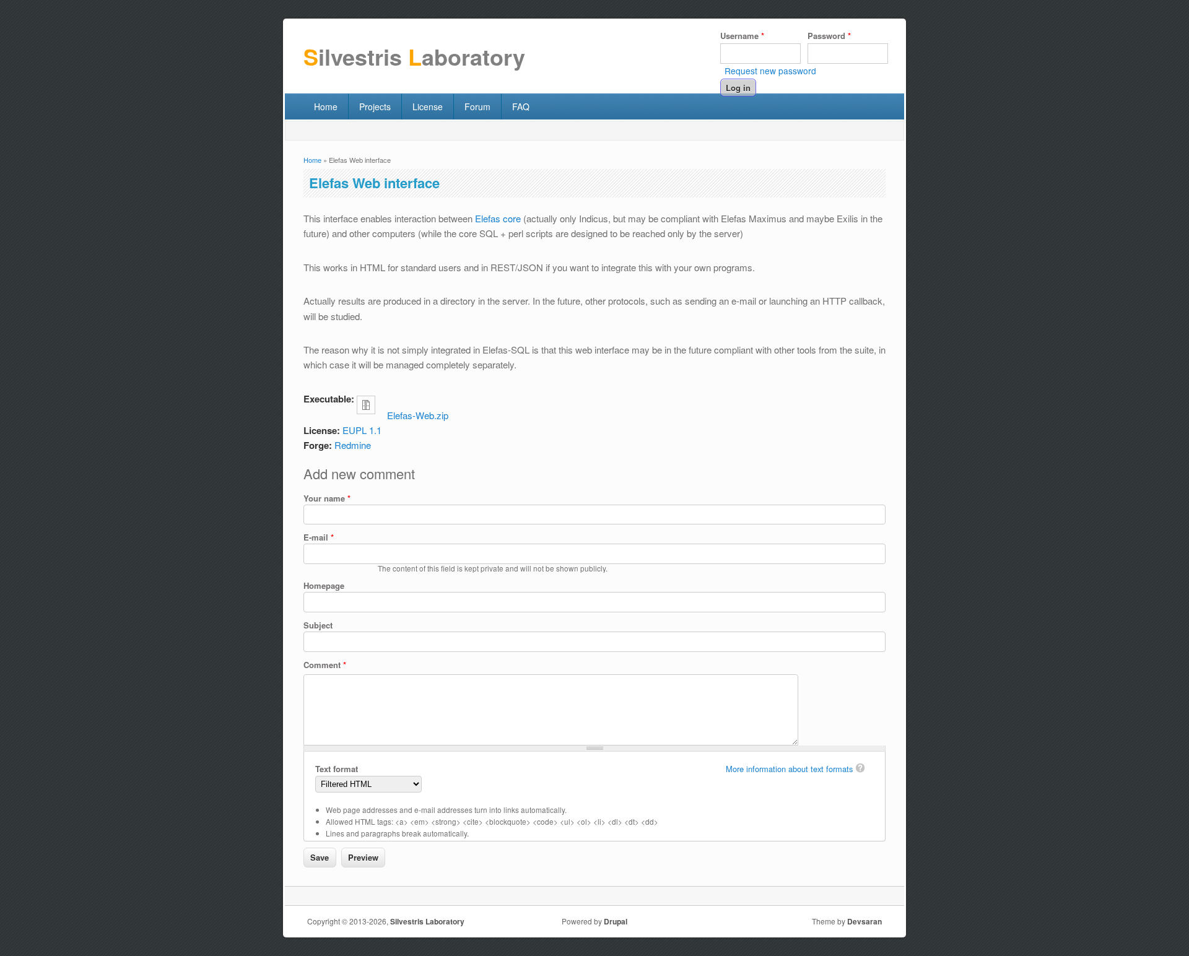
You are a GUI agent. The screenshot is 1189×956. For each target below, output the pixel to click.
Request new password (770, 70)
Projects (375, 106)
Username (742, 35)
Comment (324, 665)
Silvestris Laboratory (427, 921)
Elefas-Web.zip (417, 415)
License (427, 106)
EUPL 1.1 (361, 430)
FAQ (520, 106)
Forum (477, 106)
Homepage (323, 585)
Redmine (352, 444)
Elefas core (498, 218)
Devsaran (864, 921)
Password (829, 35)
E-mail (318, 537)
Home (326, 106)
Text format (336, 769)
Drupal (615, 921)
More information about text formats (789, 769)
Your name (327, 498)
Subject (318, 625)
